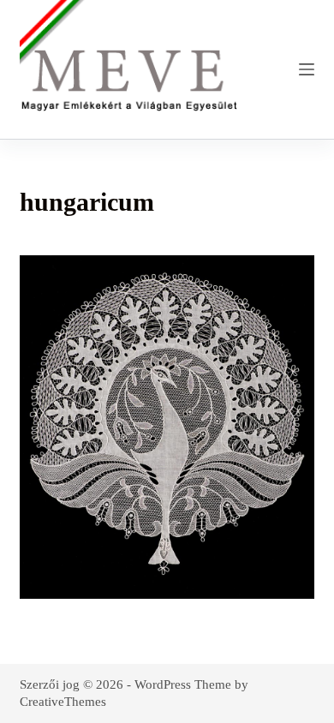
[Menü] (306, 69)
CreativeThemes (63, 701)
